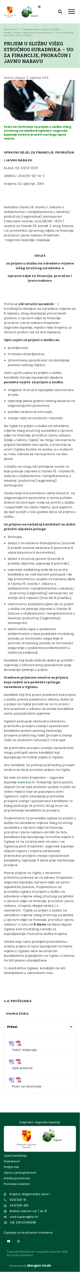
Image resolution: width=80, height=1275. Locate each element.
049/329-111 (18, 1200)
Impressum (12, 1161)
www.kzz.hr (26, 782)
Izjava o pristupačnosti (20, 1173)
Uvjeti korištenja (15, 1156)
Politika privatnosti (17, 1178)
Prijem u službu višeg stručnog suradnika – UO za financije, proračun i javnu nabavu (39, 34)
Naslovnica (10, 29)
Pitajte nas (11, 1167)
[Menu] (71, 11)
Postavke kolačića (17, 1184)
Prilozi (12, 1027)
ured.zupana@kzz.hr (24, 1217)
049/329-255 (19, 1205)
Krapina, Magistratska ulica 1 (30, 1194)
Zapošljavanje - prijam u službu (40, 29)
